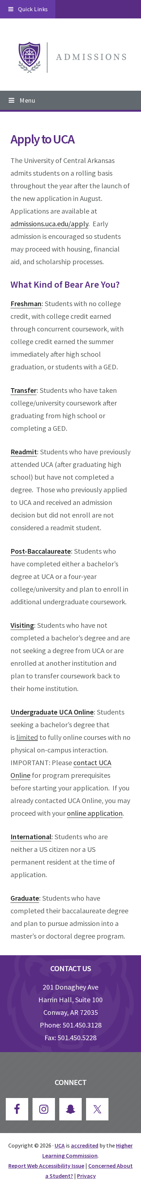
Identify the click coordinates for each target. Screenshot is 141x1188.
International (30, 836)
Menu (27, 100)
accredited (84, 1145)
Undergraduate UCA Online (52, 711)
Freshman (26, 303)
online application (95, 813)
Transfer (23, 390)
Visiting (22, 625)
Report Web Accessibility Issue (46, 1165)
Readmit (23, 451)
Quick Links (33, 9)
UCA (60, 1145)
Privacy (86, 1175)
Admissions (70, 58)
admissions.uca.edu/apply (49, 223)
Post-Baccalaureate (40, 551)
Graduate (24, 897)
